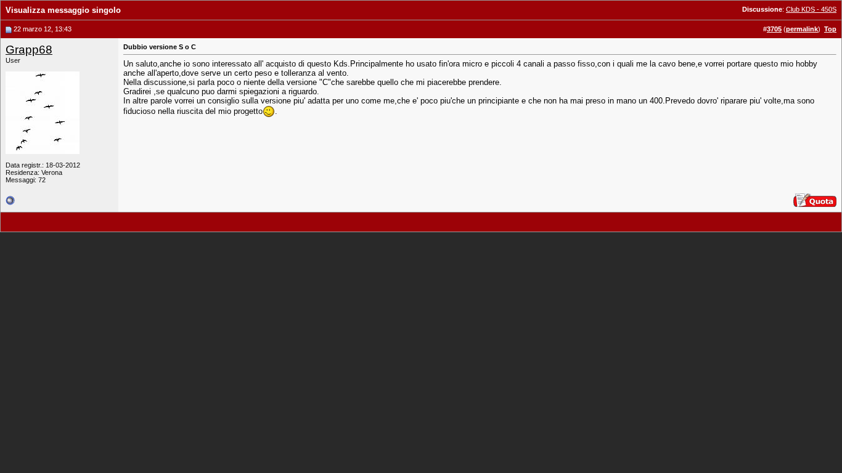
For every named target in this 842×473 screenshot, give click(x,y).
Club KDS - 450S (811, 9)
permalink (802, 29)
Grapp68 (29, 49)
